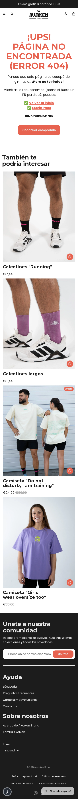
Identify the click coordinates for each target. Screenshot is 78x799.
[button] (7, 791)
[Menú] (4, 14)
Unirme (63, 654)
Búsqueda (10, 687)
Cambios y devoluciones (20, 700)
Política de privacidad (24, 776)
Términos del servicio (22, 783)
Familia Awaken (14, 732)
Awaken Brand (43, 767)
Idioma (7, 744)
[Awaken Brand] (39, 13)
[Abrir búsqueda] (12, 14)
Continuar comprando (39, 130)
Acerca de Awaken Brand (21, 725)
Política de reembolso (54, 776)
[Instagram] (36, 793)
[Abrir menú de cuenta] (66, 14)
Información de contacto (53, 783)
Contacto (10, 706)
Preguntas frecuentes (18, 693)
